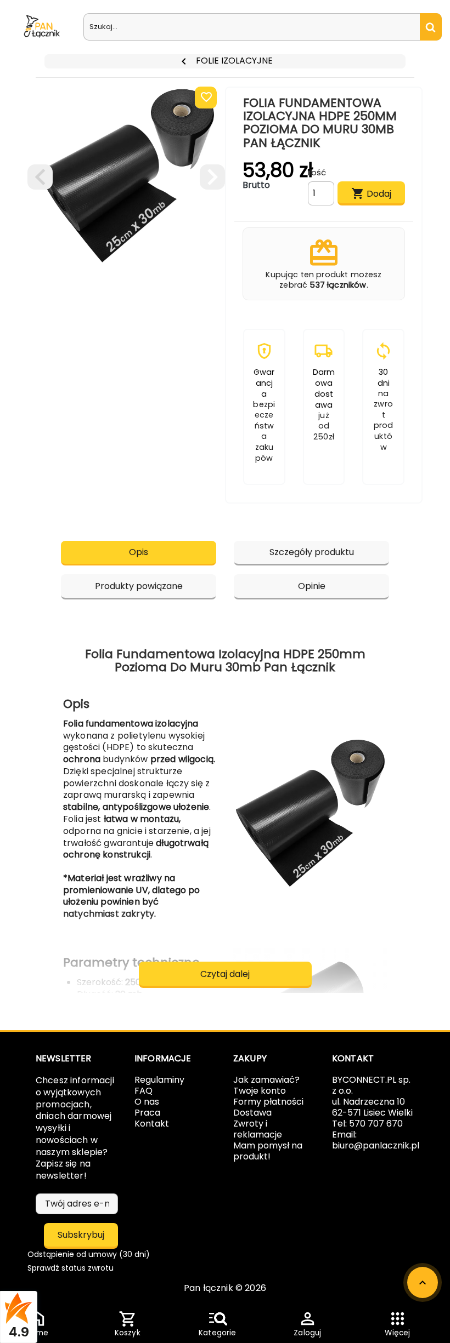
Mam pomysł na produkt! (267, 1151)
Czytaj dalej (225, 974)
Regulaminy (159, 1079)
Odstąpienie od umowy (88, 1254)
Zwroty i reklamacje (257, 1129)
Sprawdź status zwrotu (70, 1267)
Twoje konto (259, 1090)
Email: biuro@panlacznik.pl (375, 1140)
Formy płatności (268, 1101)
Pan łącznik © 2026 (225, 1288)
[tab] (138, 553)
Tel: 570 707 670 (367, 1123)
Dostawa (252, 1112)
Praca (147, 1112)
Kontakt (151, 1123)
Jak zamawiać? (266, 1079)
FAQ (143, 1090)
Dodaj (371, 193)
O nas (146, 1101)
